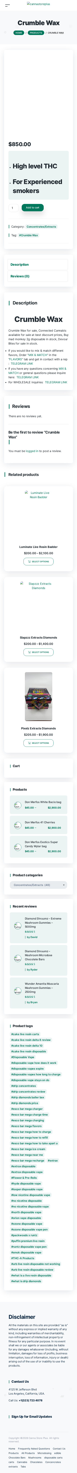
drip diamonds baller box (28, 1097)
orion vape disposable (27, 1218)
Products (14, 1453)
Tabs (23, 1466)
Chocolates (36, 1462)
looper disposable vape (27, 1189)
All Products (28, 1453)
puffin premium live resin (29, 1241)
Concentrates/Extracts (41, 226)
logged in (32, 451)
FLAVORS (15, 359)
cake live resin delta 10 (27, 1045)
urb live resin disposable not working (36, 1264)
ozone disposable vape (27, 1223)
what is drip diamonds (27, 1281)
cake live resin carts (26, 1034)
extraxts (13, 1466)
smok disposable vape (27, 1252)
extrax (54, 1160)
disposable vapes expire (28, 1068)
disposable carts (53, 1457)
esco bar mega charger (27, 1109)
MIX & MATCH (37, 355)
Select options (40, 561)
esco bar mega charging (28, 1120)
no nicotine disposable (27, 1200)
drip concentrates (24, 1086)
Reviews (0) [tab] (20, 276)
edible (57, 1453)
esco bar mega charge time (30, 1114)
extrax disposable (24, 1166)
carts (11, 1462)
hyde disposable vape (27, 1183)
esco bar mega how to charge (32, 1132)
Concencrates (53, 1462)
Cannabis (22, 1462)
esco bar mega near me (28, 1154)
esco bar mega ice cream (29, 1149)
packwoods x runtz (25, 1235)
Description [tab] (20, 264)
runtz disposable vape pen (30, 1246)
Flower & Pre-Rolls (25, 1177)
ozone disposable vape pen (30, 1229)
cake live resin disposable (29, 1051)
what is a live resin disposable (32, 1275)
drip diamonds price (25, 1103)
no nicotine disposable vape (31, 1206)
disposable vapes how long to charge (36, 1074)
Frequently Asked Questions (34, 1448)
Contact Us (59, 1448)
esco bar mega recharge (28, 1160)
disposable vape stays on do (31, 1080)
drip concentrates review (29, 1091)
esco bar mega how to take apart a (35, 1143)
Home (12, 1448)
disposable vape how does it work (34, 1063)
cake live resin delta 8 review (32, 1040)
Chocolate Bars (17, 1457)
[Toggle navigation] (7, 5)
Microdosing (44, 1453)
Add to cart (32, 207)
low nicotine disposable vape (31, 1195)
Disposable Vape (23, 1057)
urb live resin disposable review (33, 1269)
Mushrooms (35, 1457)
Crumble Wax (29, 235)
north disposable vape (27, 1212)
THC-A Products (23, 1258)
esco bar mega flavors (27, 1126)
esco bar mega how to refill (30, 1137)
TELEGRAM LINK (22, 363)
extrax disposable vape (27, 1172)
